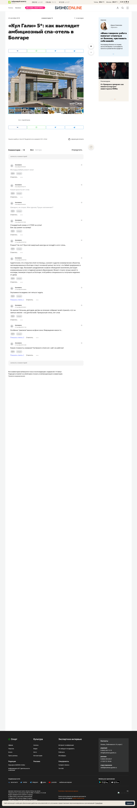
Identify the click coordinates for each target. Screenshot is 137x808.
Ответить (13, 177)
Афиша (10, 745)
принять (129, 803)
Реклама (36, 761)
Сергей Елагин (26, 120)
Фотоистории (37, 755)
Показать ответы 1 (17, 300)
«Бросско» (114, 27)
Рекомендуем (105, 81)
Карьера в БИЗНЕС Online (16, 765)
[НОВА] (35, 8)
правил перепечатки (78, 798)
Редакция (12, 761)
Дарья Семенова (116, 25)
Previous (101, 54)
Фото (35, 752)
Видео (35, 748)
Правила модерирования (16, 376)
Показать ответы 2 (17, 337)
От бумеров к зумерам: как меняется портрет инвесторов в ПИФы (112, 86)
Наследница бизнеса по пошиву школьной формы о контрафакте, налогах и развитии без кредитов (112, 46)
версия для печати (77, 139)
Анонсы (36, 745)
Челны (96, 2)
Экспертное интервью (70, 739)
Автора (38, 150)
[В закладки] (91, 52)
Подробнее (98, 803)
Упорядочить (77, 150)
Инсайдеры (62, 755)
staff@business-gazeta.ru (109, 767)
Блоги (10, 752)
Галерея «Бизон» (64, 765)
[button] (81, 59)
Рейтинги (61, 752)
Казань (10, 8)
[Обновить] (91, 147)
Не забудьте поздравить (66, 748)
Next (126, 54)
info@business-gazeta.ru (108, 753)
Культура (38, 739)
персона (103, 20)
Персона (11, 748)
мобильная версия (65, 782)
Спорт (13, 739)
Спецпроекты (63, 761)
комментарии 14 (47, 18)
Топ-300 (61, 768)
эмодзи (19, 173)
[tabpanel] (114, 36)
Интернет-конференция (66, 745)
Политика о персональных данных (68, 791)
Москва (108, 2)
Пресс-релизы (13, 755)
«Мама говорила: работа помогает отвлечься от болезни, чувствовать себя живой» (114, 37)
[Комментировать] (91, 46)
